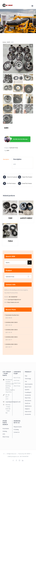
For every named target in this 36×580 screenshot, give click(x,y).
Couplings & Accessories (28, 394)
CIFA (4, 434)
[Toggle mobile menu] (32, 6)
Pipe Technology (28, 377)
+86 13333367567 (12, 297)
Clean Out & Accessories (28, 413)
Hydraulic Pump (13, 147)
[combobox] (18, 277)
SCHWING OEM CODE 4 (11, 329)
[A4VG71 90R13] (26, 202)
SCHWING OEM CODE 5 (11, 322)
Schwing (5, 431)
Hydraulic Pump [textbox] (17, 276)
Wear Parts (28, 398)
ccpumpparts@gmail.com (14, 299)
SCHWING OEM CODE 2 (11, 344)
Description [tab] (6, 159)
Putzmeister (6, 428)
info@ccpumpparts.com (13, 456)
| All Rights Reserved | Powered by (14, 453)
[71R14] (10, 225)
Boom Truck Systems (28, 388)
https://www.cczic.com (13, 302)
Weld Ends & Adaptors (28, 407)
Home (13, 22)
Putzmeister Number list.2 (12, 315)
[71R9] (10, 202)
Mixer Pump (6, 437)
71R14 (10, 241)
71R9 (10, 218)
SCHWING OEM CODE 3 (11, 337)
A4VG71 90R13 (26, 218)
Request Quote (18, 426)
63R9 (8, 150)
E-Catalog (16, 429)
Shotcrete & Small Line (28, 402)
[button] (31, 45)
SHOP (18, 22)
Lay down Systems (29, 383)
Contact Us (16, 432)
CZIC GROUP (27, 453)
